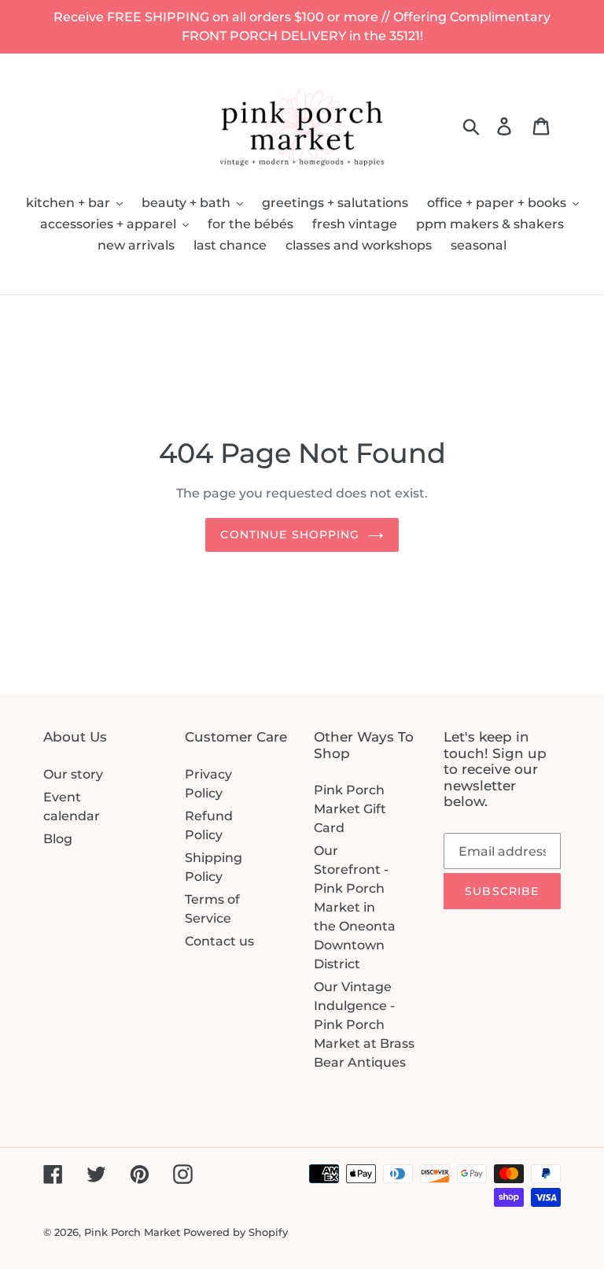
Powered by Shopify (235, 1232)
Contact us (219, 941)
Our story (73, 774)
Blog (57, 838)
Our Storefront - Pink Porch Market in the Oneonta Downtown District (355, 907)
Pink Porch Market (132, 1232)
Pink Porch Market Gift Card (350, 808)
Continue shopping (289, 534)
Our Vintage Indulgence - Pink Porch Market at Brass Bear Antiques (364, 1024)
